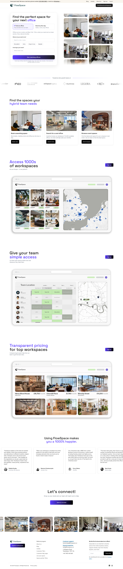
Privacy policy (33, 565)
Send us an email (61, 502)
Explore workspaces (17, 545)
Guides (92, 1)
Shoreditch (17, 44)
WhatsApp (56, 1)
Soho (24, 44)
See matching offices (33, 57)
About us (99, 1)
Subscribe (108, 553)
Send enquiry (86, 141)
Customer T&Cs (41, 551)
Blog (87, 1)
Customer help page (42, 553)
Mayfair (40, 44)
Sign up (105, 1)
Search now (51, 141)
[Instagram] (112, 565)
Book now (15, 141)
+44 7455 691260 (68, 553)
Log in (111, 1)
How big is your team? (18, 47)
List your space (41, 555)
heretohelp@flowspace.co (70, 543)
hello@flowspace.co (68, 547)
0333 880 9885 (43, 1)
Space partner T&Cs (42, 558)
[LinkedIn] (109, 565)
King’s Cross (32, 44)
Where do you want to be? (19, 37)
